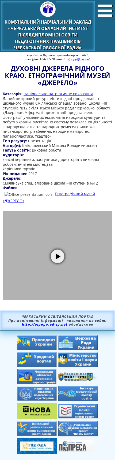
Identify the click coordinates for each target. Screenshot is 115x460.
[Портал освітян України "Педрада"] (37, 452)
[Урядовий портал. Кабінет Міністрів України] (37, 366)
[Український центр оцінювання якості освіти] (78, 417)
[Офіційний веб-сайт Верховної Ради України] (78, 349)
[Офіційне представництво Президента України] (37, 349)
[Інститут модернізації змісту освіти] (78, 400)
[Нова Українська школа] (37, 418)
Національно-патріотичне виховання (58, 93)
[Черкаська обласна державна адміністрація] (37, 383)
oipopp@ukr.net (78, 59)
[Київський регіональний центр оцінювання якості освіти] (37, 434)
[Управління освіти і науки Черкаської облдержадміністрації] (78, 379)
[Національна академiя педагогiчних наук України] (37, 399)
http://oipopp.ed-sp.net (44, 324)
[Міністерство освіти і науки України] (78, 366)
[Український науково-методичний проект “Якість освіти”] (78, 435)
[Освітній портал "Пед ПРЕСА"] (78, 451)
